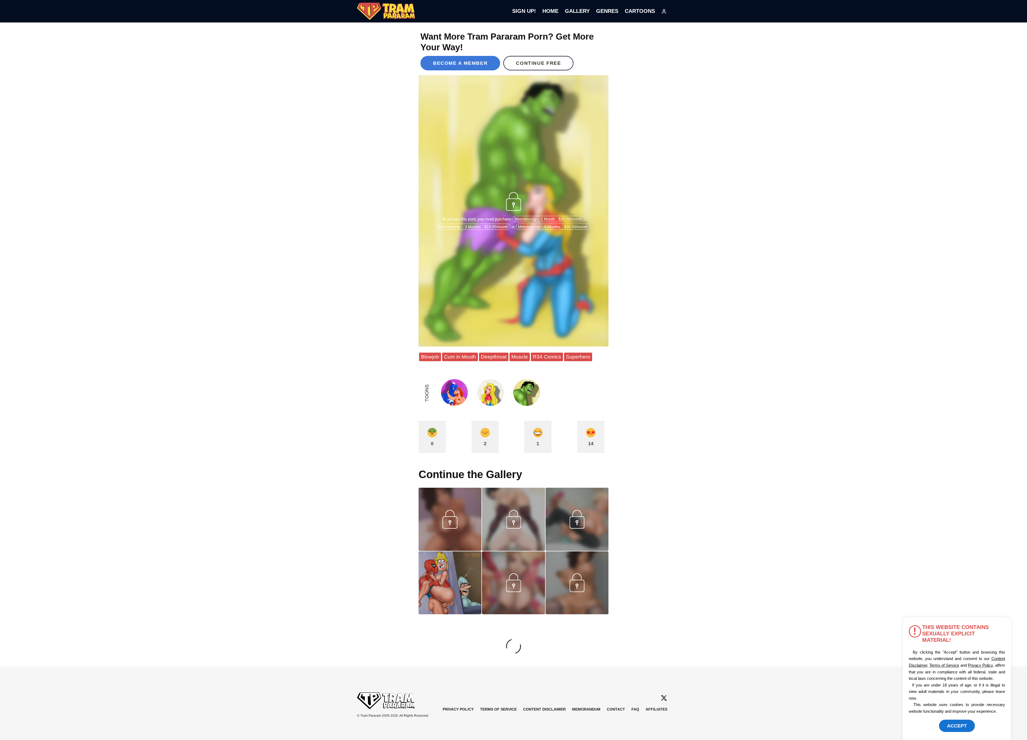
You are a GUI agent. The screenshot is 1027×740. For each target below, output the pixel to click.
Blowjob (430, 357)
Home (550, 11)
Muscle (519, 357)
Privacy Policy (458, 709)
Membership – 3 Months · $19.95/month (473, 226)
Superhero (578, 357)
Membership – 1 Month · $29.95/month (548, 219)
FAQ (635, 709)
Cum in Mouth (460, 357)
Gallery (577, 11)
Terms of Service (498, 709)
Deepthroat (494, 357)
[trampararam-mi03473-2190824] (577, 549)
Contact (616, 709)
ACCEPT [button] (957, 725)
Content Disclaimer (544, 709)
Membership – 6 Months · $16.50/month (553, 226)
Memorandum (586, 709)
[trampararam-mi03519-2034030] (450, 549)
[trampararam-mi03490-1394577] (513, 549)
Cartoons (640, 11)
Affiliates (656, 709)
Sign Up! (524, 11)
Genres (607, 11)
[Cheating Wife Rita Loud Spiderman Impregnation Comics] (450, 582)
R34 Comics (547, 357)
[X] (664, 698)
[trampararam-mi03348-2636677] (513, 612)
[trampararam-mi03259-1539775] (577, 612)
